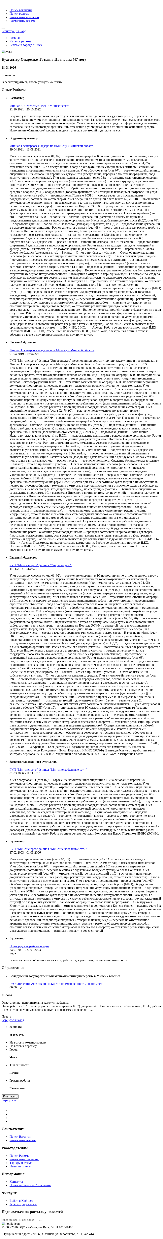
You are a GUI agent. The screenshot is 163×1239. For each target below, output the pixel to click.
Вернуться (9, 1100)
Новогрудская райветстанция (29, 946)
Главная (15, 37)
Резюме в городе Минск (26, 45)
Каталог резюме (20, 41)
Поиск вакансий (21, 10)
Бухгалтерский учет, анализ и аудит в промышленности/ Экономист (56, 983)
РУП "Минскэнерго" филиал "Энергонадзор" (41, 565)
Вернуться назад (13, 1020)
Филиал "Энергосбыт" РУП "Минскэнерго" (40, 105)
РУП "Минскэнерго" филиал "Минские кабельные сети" (48, 769)
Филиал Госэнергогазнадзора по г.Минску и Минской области (52, 146)
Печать (6, 1016)
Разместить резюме (22, 20)
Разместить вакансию (24, 17)
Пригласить (10, 1096)
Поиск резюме (19, 13)
